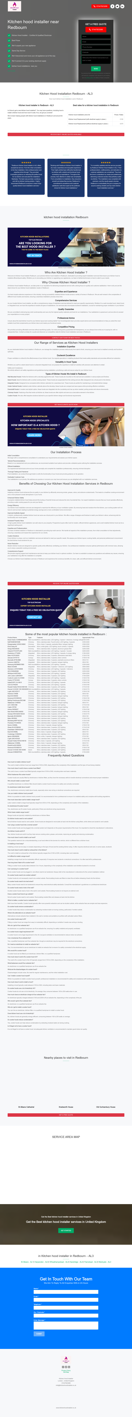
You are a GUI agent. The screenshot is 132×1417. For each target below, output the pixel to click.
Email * (36, 1296)
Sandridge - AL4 (76, 1262)
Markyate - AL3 (105, 1262)
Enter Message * (39, 1320)
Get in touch (11, 71)
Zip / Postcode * (39, 1312)
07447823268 (101, 6)
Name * (36, 1288)
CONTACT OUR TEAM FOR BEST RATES (66, 338)
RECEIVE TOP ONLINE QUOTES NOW (66, 583)
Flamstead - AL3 (90, 1262)
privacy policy (89, 77)
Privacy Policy (66, 1370)
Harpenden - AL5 (41, 1262)
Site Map (66, 1372)
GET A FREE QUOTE (66, 1115)
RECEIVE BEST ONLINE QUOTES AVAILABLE (66, 134)
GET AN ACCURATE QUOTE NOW (66, 404)
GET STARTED (66, 1230)
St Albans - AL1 (27, 1262)
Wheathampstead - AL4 (59, 1262)
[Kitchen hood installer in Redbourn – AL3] (66, 1360)
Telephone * (38, 1304)
